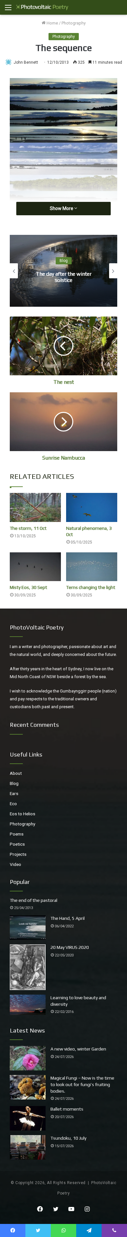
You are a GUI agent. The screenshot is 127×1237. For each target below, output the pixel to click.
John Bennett (26, 62)
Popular (20, 881)
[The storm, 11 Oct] (35, 507)
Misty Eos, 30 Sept (28, 587)
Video (15, 864)
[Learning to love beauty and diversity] (28, 1005)
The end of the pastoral (33, 900)
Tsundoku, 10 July (68, 1138)
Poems (16, 834)
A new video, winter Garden (78, 1048)
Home (52, 23)
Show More (62, 208)
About (16, 773)
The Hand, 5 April (67, 918)
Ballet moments (66, 1109)
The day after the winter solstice (64, 277)
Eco (13, 803)
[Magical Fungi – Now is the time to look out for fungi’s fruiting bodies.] (28, 1087)
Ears (14, 793)
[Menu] (8, 10)
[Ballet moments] (28, 1118)
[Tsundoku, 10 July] (28, 1147)
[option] (63, 271)
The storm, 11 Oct (28, 528)
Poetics (17, 844)
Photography (74, 23)
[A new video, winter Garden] (28, 1058)
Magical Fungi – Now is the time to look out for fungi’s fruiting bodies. (82, 1084)
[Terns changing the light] (91, 566)
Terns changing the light (90, 587)
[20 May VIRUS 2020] (28, 967)
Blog (64, 260)
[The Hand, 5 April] (28, 927)
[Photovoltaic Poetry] (42, 7)
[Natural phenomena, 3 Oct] (91, 507)
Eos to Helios (22, 813)
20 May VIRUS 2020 (69, 947)
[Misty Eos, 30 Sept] (35, 566)
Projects (18, 854)
